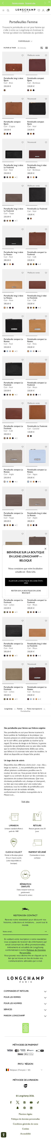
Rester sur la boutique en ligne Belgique (26, 592)
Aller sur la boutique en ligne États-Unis (26, 582)
